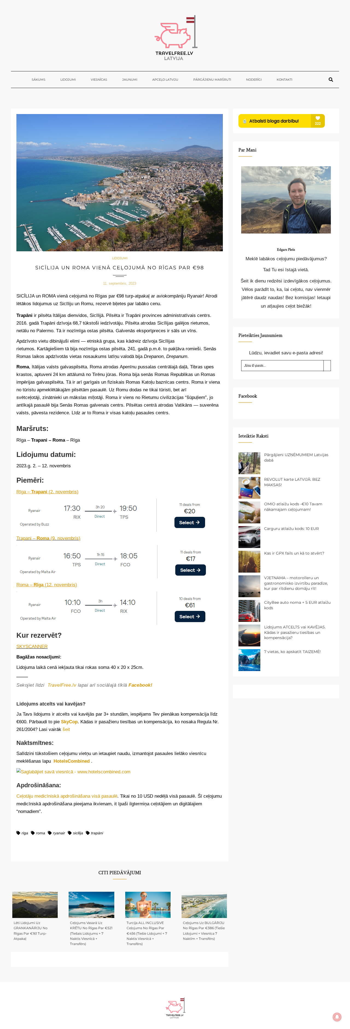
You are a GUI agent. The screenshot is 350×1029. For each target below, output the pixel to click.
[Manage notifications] (337, 1017)
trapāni (97, 833)
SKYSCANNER (32, 646)
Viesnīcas (99, 79)
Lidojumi (68, 79)
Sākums (38, 79)
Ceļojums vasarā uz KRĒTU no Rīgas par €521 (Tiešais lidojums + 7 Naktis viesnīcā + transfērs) (91, 933)
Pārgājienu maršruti (212, 79)
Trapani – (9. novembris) (48, 538)
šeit (66, 729)
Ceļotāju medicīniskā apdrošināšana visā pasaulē (66, 796)
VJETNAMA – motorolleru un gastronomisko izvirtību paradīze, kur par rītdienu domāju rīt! (296, 583)
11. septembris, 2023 (119, 283)
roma (40, 833)
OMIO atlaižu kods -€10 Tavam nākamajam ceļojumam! (293, 507)
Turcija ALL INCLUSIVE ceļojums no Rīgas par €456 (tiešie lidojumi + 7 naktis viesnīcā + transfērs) (147, 933)
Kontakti (284, 79)
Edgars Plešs (286, 249)
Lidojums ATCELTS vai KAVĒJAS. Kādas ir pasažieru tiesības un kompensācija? (295, 632)
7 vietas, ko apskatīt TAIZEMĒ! (292, 651)
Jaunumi (129, 79)
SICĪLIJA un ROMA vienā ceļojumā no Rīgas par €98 (119, 268)
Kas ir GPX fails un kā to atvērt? (294, 553)
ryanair (59, 833)
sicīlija (78, 833)
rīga (25, 833)
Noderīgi (254, 79)
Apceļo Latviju (165, 79)
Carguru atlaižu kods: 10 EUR (291, 528)
